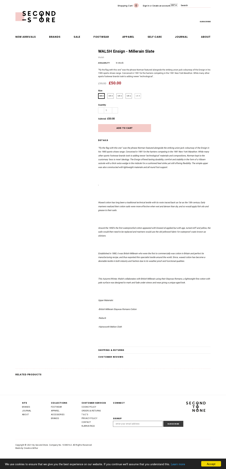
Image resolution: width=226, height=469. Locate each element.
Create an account (161, 6)
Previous (206, 51)
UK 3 (101, 96)
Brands (26, 407)
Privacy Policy (89, 418)
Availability (104, 63)
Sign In (146, 6)
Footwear (56, 407)
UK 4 (111, 96)
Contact (86, 422)
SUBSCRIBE (205, 21)
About (25, 414)
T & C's (85, 414)
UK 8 (138, 96)
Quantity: (102, 105)
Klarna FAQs (88, 426)
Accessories (58, 414)
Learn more (178, 464)
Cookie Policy (89, 407)
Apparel (55, 411)
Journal (26, 411)
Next (210, 51)
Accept (211, 464)
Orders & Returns (91, 411)
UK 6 (129, 96)
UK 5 (120, 96)
